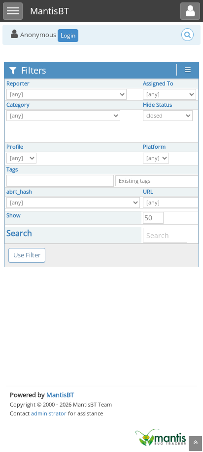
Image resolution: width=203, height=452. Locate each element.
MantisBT (60, 394)
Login (68, 35)
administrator (49, 413)
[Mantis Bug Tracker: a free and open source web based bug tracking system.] (160, 436)
